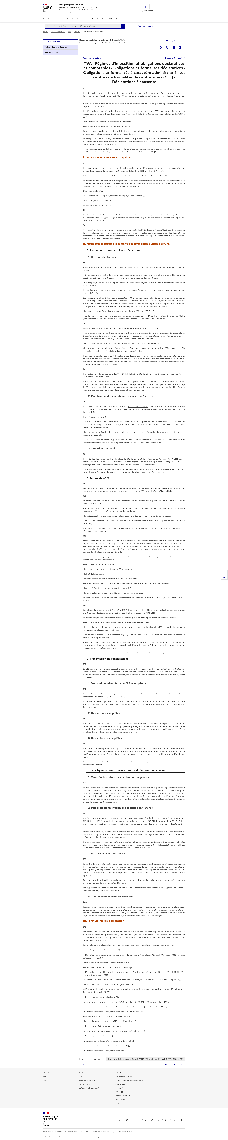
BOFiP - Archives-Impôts (116, 19)
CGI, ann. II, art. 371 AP (105, 890)
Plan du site (84, 1131)
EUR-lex (118, 1092)
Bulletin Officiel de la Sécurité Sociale (128, 1080)
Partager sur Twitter (167, 47)
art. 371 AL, (160, 491)
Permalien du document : (90, 1059)
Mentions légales (71, 1131)
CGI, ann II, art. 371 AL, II (153, 175)
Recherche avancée (146, 25)
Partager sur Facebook (160, 47)
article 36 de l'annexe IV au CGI (161, 458)
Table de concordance (87, 1080)
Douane (118, 1088)
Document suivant (174, 57)
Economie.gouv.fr (121, 1096)
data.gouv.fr (174, 1120)
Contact (45, 1080)
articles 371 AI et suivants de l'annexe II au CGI (136, 152)
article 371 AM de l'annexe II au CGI (106, 540)
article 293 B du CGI (149, 343)
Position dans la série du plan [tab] (56, 47)
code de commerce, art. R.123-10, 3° (106, 696)
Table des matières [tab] (52, 42)
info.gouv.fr (120, 1120)
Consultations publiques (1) (83, 19)
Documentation (84, 1084)
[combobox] (83, 26)
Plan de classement (60, 19)
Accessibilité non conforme (52, 1131)
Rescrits (100, 19)
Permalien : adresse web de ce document (173, 41)
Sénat (117, 1103)
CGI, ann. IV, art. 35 (122, 134)
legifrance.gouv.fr (156, 1120)
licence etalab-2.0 (91, 1137)
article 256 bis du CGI (172, 315)
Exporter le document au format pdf (160, 41)
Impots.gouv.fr (120, 1099)
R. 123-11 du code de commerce (109, 821)
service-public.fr (91, 549)
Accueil (46, 19)
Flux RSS (82, 1077)
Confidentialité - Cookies (100, 1131)
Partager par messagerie (180, 47)
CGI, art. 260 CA (144, 311)
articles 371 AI (109, 610)
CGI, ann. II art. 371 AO (153, 790)
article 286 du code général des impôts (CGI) (162, 114)
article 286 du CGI (122, 267)
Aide (44, 1077)
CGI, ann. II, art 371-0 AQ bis (139, 612)
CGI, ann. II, (147, 491)
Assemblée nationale (122, 1077)
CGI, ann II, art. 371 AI (150, 171)
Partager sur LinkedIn (173, 47)
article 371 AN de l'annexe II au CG (157, 821)
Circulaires (119, 1084)
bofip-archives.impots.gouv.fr (89, 1088)
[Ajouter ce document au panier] (167, 41)
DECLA (77, 32)
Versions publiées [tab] (52, 52)
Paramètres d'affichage (123, 1131)
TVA (69, 32)
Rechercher (123, 26)
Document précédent (92, 57)
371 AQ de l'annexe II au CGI (136, 610)
